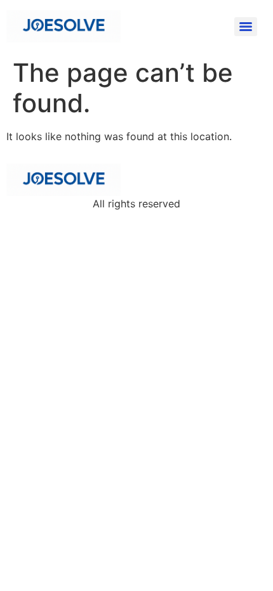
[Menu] (245, 26)
